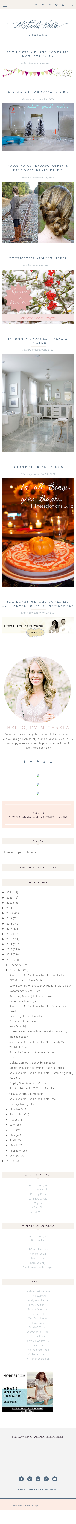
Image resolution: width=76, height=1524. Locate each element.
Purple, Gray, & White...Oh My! (28, 1083)
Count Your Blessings (38, 467)
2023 (9, 897)
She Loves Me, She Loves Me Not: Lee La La (36, 975)
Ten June (38, 1345)
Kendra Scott (38, 1254)
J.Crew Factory (38, 1249)
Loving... (14, 1057)
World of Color (18, 1047)
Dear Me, (15, 1078)
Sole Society (38, 1263)
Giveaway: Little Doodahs (25, 1016)
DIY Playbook (38, 1296)
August (14, 1119)
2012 (9, 954)
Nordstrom (38, 1258)
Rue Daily (38, 1322)
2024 (9, 892)
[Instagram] (56, 4)
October (15, 1109)
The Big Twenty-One (22, 1104)
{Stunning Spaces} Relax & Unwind (31, 996)
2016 (9, 933)
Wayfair (38, 1203)
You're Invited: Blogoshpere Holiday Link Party (38, 1031)
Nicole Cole (38, 1314)
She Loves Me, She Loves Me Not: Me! (33, 1099)
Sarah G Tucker (38, 1327)
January (15, 1155)
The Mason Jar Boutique (38, 1267)
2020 (9, 913)
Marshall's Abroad (38, 1309)
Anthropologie (38, 1185)
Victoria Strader (38, 1354)
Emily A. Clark (38, 1305)
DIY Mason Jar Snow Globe (38, 91)
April (13, 1140)
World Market (38, 1212)
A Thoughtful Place (38, 1291)
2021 (9, 908)
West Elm (38, 1207)
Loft (38, 1245)
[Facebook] (35, 4)
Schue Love (38, 1336)
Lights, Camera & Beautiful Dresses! (32, 1062)
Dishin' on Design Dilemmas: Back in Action (36, 1067)
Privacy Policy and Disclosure (38, 1489)
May (12, 1135)
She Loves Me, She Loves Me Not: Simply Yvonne (39, 1042)
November (16, 970)
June (13, 1130)
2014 (9, 944)
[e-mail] (62, 4)
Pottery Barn (38, 1194)
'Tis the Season (18, 1036)
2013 (9, 949)
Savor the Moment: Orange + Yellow (31, 1052)
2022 (9, 902)
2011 (9, 959)
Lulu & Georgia (38, 1198)
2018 (9, 923)
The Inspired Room (38, 1349)
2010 (9, 1161)
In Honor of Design (38, 1358)
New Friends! (17, 1026)
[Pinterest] (49, 4)
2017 (9, 928)
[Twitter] (42, 4)
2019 (9, 918)
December (16, 965)
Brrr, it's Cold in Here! (22, 1021)
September (17, 1114)
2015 (9, 939)
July (12, 1124)
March (14, 1145)
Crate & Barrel (38, 1189)
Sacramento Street (38, 1331)
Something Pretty (38, 1340)
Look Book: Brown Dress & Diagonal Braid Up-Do (40, 985)
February (15, 1150)
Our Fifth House (38, 1318)
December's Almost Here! (38, 258)
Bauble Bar (38, 1240)
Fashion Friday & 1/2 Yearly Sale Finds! (34, 1088)
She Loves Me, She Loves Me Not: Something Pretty (41, 1073)
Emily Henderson (38, 1300)
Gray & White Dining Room (26, 1093)
